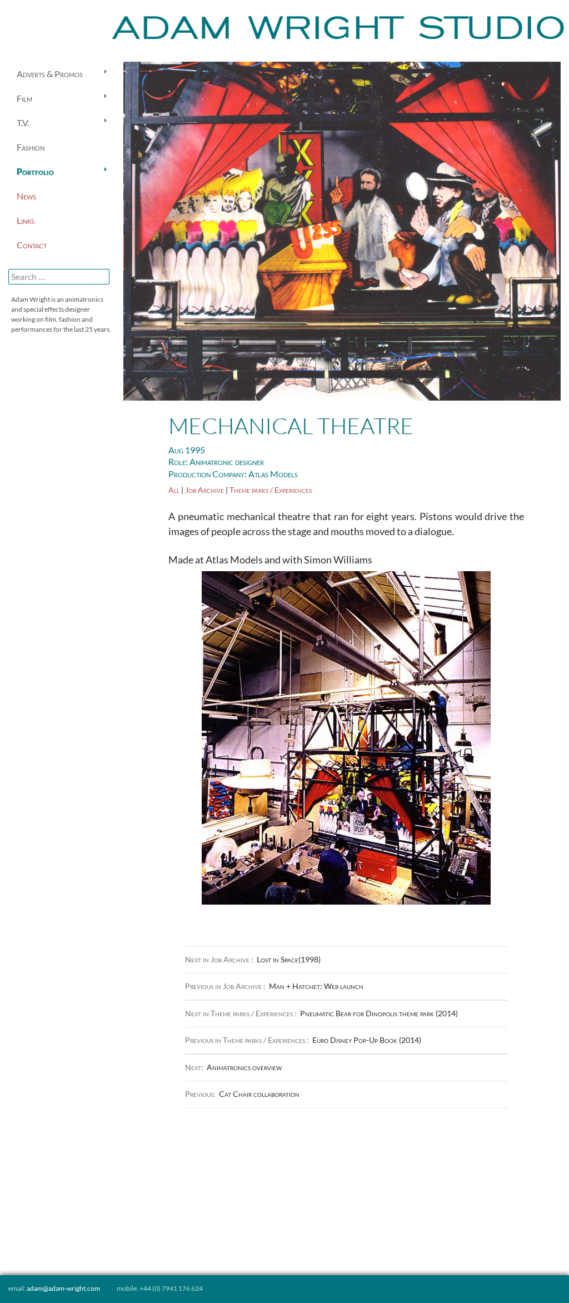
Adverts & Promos (50, 73)
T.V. (23, 122)
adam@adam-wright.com (63, 1288)
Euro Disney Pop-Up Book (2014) (303, 1040)
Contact (32, 244)
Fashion (30, 147)
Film (24, 98)
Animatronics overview (233, 1067)
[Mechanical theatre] (342, 229)
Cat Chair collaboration (242, 1094)
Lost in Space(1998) (253, 959)
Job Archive (204, 490)
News (26, 196)
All (173, 490)
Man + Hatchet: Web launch (274, 986)
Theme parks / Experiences (270, 490)
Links (25, 220)
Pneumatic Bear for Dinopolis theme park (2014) (321, 1013)
